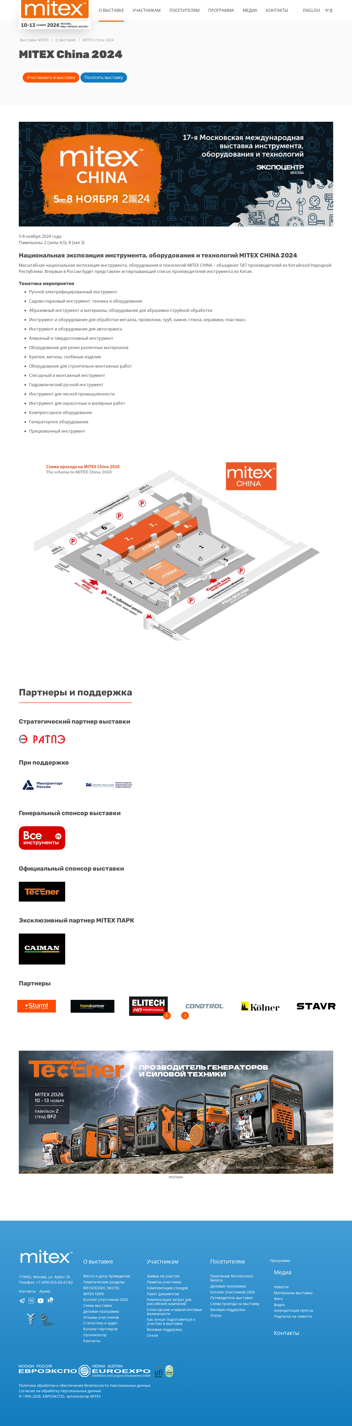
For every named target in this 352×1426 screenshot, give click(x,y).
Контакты (277, 10)
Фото (278, 1298)
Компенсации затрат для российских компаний (169, 1301)
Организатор (95, 1334)
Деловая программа (101, 1311)
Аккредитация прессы (293, 1310)
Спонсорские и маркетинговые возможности (174, 1311)
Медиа (250, 10)
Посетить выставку (104, 77)
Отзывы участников (101, 1317)
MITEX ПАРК (93, 1293)
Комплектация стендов (167, 1287)
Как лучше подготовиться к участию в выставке (171, 1321)
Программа (221, 10)
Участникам (147, 10)
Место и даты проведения (106, 1276)
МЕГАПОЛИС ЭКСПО (101, 1287)
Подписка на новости (293, 1316)
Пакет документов (163, 1293)
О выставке (111, 10)
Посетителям (184, 10)
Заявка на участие (163, 1276)
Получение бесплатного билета (231, 1278)
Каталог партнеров (100, 1328)
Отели (152, 1335)
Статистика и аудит (100, 1322)
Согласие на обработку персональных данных (60, 1390)
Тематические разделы (104, 1281)
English (311, 10)
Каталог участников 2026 (105, 1299)
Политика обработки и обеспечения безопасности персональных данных (84, 1385)
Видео (279, 1304)
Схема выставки (97, 1305)
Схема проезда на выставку (234, 1303)
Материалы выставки (293, 1292)
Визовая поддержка (164, 1329)
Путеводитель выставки (231, 1297)
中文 (329, 10)
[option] (36, 1006)
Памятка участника (164, 1281)
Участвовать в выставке (51, 77)
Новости (281, 1286)
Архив (44, 1291)
